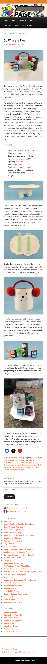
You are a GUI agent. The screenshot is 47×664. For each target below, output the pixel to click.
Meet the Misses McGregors (15, 574)
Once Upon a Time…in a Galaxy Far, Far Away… (23, 571)
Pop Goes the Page (9, 649)
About (14, 20)
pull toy (11, 467)
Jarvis (15, 462)
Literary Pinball (10, 582)
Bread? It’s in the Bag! (13, 532)
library (35, 462)
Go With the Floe (15, 40)
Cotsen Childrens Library (16, 511)
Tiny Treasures (9, 543)
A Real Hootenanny (11, 588)
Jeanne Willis (23, 462)
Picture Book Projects (19, 458)
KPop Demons (9, 599)
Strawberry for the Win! (13, 541)
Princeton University (35, 643)
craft (12, 460)
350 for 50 (7, 560)
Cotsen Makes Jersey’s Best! (15, 568)
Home (6, 20)
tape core (19, 161)
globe (27, 460)
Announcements (10, 612)
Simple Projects (10, 623)
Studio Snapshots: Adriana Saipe (17, 552)
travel (23, 469)
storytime (13, 469)
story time (27, 467)
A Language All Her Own (13, 563)
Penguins (25, 465)
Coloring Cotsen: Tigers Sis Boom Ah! (19, 549)
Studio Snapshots (11, 629)
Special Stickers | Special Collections (19, 524)
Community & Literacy (13, 538)
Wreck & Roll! (9, 577)
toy (18, 469)
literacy (6, 465)
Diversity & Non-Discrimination (23, 660)
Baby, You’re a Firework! (13, 527)
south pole (18, 467)
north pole (17, 465)
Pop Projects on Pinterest (17, 507)
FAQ (31, 20)
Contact (23, 20)
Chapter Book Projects (13, 615)
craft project (19, 460)
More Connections (11, 617)
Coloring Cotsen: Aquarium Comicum (19, 594)
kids (30, 462)
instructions (8, 462)
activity (36, 458)
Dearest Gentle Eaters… (13, 557)
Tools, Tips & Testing (12, 631)
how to (31, 460)
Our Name (7, 25)
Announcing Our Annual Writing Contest (20, 580)
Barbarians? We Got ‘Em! (14, 602)
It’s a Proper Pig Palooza (14, 529)
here (17, 219)
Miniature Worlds (10, 546)
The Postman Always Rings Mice (17, 566)
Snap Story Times (11, 626)
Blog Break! (8, 521)
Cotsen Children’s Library (24, 25)
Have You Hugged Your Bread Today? (19, 555)
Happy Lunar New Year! (13, 585)
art (41, 458)
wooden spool (29, 219)
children (7, 460)
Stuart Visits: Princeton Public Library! (19, 535)
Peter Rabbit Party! (11, 591)
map (11, 465)
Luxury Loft (8, 596)
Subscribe (9, 496)
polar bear (33, 465)
